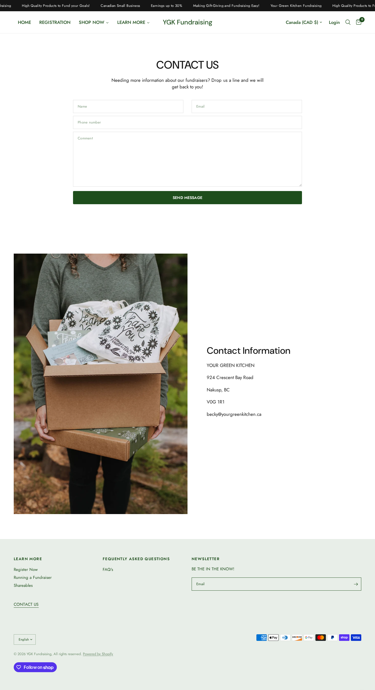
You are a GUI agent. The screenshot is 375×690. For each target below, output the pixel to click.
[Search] (348, 22)
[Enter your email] (355, 584)
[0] (357, 22)
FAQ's (108, 569)
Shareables (23, 585)
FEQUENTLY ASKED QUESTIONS (136, 559)
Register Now (26, 569)
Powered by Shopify (98, 654)
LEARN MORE (28, 559)
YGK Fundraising (187, 22)
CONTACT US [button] (26, 604)
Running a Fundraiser (33, 577)
